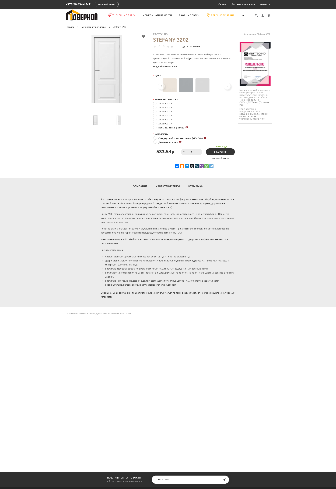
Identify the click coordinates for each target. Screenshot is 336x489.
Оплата (222, 4)
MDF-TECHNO (160, 34)
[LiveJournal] (197, 166)
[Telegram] (211, 166)
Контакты (265, 4)
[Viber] (202, 166)
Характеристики (168, 186)
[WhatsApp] (206, 166)
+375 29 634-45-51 (79, 4)
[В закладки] (143, 36)
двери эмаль (103, 314)
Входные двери (189, 15)
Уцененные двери (124, 15)
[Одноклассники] (182, 166)
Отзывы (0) (196, 186)
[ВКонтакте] (177, 166)
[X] (192, 166)
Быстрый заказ (220, 159)
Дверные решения (222, 15)
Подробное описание (165, 66)
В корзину (220, 152)
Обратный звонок (106, 4)
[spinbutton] (191, 152)
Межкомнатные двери (157, 15)
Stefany (115, 314)
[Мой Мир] (187, 166)
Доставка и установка (243, 4)
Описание (140, 186)
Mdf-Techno (126, 314)
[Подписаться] (224, 480)
